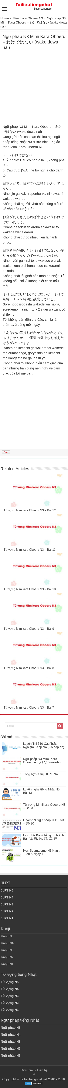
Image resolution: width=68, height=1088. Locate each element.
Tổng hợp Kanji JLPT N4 (40, 774)
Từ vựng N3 (10, 996)
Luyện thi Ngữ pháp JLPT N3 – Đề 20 (43, 821)
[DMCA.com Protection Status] (34, 1083)
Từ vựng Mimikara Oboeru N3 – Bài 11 (30, 549)
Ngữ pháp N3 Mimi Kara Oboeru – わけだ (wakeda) (42, 760)
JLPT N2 (7, 911)
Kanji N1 (7, 964)
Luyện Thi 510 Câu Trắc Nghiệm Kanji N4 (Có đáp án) (43, 745)
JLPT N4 (7, 897)
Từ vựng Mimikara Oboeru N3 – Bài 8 (29, 668)
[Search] (60, 726)
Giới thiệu (27, 1070)
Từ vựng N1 (10, 1010)
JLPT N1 (7, 918)
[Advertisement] (34, 89)
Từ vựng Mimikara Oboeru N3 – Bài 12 (30, 510)
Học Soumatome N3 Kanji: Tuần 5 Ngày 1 (41, 852)
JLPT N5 (7, 890)
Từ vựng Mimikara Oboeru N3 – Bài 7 (29, 707)
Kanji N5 (7, 936)
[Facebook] (34, 1075)
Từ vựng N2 (10, 1003)
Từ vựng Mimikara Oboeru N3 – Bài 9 (29, 628)
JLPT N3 (7, 904)
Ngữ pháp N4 (10, 1034)
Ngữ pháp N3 (10, 1041)
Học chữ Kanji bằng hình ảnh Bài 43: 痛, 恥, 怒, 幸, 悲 (43, 837)
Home (4, 18)
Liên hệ (42, 1070)
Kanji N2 (7, 957)
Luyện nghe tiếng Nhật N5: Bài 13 (41, 791)
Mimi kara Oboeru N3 (28, 18)
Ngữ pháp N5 (10, 1027)
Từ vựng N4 (10, 989)
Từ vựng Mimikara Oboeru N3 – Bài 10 (30, 589)
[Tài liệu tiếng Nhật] (34, 5)
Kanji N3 (7, 950)
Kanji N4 (7, 943)
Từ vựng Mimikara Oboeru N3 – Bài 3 (44, 806)
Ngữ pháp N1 (10, 1055)
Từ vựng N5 (10, 982)
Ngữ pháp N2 (10, 1048)
